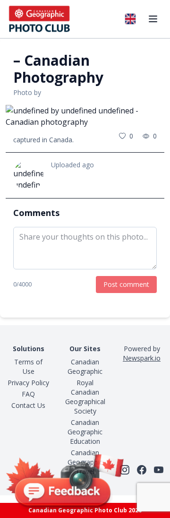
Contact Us (28, 405)
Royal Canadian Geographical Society (85, 396)
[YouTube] (158, 469)
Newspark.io (142, 358)
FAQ (28, 393)
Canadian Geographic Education (85, 432)
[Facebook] (141, 469)
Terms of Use (28, 366)
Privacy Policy (28, 382)
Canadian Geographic (85, 366)
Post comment (126, 284)
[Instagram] (124, 469)
